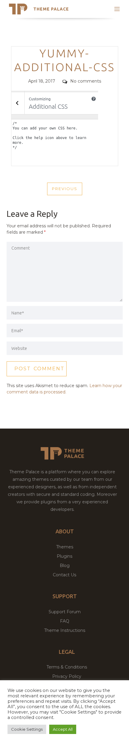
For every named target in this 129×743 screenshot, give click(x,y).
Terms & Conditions (66, 667)
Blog (65, 565)
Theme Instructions (64, 630)
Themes (64, 547)
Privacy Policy (66, 676)
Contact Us (64, 575)
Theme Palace (51, 9)
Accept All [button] (63, 729)
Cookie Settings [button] (27, 729)
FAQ (64, 621)
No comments (85, 81)
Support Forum (65, 611)
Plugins (64, 556)
